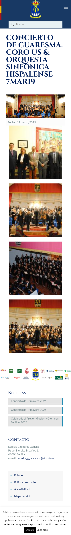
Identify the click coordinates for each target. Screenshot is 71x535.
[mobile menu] (66, 7)
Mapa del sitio (22, 496)
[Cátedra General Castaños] (35, 9)
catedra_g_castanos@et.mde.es (35, 458)
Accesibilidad (22, 489)
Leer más (42, 529)
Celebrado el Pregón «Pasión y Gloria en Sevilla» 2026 (34, 420)
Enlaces (18, 475)
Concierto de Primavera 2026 (28, 401)
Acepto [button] (30, 529)
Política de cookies (25, 482)
